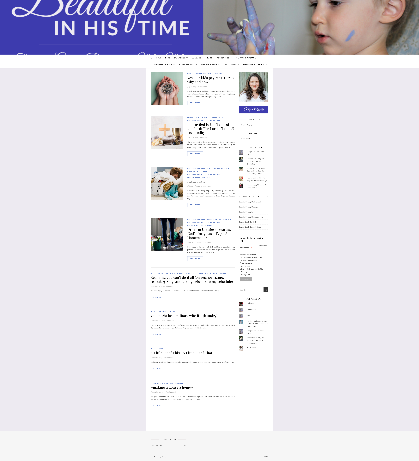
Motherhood (222, 58)
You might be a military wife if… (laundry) (184, 315)
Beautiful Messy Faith (247, 212)
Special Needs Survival (247, 222)
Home (158, 58)
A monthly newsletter (249, 260)
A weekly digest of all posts (251, 258)
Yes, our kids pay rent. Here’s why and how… (210, 79)
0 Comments (202, 137)
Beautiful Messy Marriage (248, 207)
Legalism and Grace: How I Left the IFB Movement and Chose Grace (257, 323)
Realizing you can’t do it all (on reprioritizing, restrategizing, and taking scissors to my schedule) (192, 279)
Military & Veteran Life (247, 58)
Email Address (246, 248)
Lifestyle (228, 74)
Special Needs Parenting (199, 177)
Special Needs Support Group (250, 227)
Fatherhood (200, 74)
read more (195, 103)
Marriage (196, 58)
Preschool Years (209, 64)
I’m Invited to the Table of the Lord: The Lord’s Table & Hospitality (210, 128)
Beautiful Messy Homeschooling (251, 217)
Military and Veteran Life (163, 312)
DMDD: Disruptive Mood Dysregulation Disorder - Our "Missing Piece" (256, 171)
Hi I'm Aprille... (252, 347)
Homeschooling (186, 64)
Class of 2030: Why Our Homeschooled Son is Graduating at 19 (255, 161)
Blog (167, 58)
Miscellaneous (158, 273)
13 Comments (170, 286)
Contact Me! (251, 309)
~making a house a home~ (172, 387)
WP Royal (164, 457)
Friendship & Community (255, 64)
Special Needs (230, 64)
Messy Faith (217, 117)
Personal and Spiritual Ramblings (203, 120)
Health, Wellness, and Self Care (252, 269)
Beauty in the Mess (196, 168)
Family (190, 74)
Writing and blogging (215, 273)
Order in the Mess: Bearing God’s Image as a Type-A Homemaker (209, 233)
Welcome (250, 303)
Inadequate (196, 181)
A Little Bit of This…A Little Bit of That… (183, 352)
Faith (210, 58)
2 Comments (202, 87)
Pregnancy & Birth (163, 64)
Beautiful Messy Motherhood (250, 202)
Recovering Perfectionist (199, 225)
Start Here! (179, 58)
